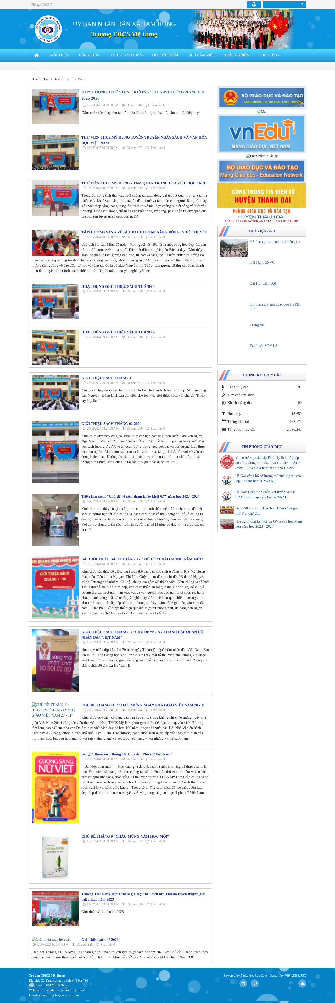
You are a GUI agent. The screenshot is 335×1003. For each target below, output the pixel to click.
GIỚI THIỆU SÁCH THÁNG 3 (106, 378)
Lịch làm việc (201, 55)
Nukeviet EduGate (254, 975)
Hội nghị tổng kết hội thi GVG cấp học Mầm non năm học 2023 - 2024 (268, 524)
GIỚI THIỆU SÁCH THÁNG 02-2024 (111, 424)
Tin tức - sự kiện (125, 55)
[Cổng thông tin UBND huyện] (261, 195)
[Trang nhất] (37, 55)
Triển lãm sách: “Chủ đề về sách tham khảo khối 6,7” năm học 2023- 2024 (140, 496)
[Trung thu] (234, 331)
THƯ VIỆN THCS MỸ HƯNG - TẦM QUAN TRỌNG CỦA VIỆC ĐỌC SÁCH (144, 183)
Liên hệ (41, 68)
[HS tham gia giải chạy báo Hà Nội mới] (234, 311)
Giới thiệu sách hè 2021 (100, 940)
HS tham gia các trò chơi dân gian (275, 242)
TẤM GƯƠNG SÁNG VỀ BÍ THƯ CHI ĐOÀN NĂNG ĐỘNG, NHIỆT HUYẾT (144, 232)
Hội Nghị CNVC (262, 263)
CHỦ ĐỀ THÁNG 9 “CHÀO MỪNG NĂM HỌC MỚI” (125, 836)
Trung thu (257, 325)
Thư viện (268, 55)
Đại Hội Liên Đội (263, 283)
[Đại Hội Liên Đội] (234, 290)
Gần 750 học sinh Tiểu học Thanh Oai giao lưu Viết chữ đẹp (267, 510)
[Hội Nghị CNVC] (234, 269)
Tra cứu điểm (165, 55)
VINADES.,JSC (295, 975)
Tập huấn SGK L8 (263, 346)
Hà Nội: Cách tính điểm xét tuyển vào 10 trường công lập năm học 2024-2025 (265, 494)
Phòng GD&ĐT (41, 5)
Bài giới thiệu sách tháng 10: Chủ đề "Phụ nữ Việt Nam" (126, 754)
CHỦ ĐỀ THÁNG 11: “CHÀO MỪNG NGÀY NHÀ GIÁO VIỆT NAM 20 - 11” (143, 705)
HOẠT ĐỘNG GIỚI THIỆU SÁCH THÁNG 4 (118, 332)
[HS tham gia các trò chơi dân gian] (234, 248)
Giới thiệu (59, 55)
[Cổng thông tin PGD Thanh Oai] (261, 215)
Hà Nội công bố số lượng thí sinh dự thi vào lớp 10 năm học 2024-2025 (268, 478)
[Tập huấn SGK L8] (234, 352)
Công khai (89, 55)
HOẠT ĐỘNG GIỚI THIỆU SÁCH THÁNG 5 (118, 287)
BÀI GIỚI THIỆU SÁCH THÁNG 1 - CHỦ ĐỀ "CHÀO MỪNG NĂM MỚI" (142, 559)
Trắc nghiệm (237, 55)
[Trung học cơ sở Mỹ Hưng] (48, 29)
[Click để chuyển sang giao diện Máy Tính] (255, 983)
